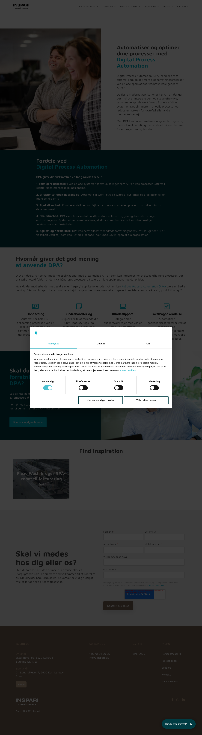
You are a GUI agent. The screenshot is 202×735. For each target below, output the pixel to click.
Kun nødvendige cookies (100, 400)
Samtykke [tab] (53, 343)
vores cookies (127, 370)
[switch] (83, 387)
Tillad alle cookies (146, 400)
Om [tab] (148, 343)
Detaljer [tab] (101, 343)
